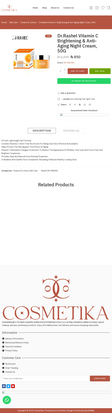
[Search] (109, 8)
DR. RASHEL (69, 62)
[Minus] (64, 72)
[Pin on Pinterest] (80, 105)
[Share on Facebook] (75, 105)
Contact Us (68, 7)
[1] (31, 55)
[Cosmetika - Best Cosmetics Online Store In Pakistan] (9, 7)
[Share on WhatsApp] (85, 104)
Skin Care (14, 22)
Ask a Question (67, 93)
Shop (44, 7)
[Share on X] (70, 105)
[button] (84, 81)
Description (42, 130)
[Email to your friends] (90, 104)
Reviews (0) (71, 130)
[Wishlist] (13, 37)
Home (35, 7)
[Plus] (64, 69)
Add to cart (78, 71)
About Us (55, 7)
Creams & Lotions (28, 22)
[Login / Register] (91, 8)
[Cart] (97, 8)
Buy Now (100, 71)
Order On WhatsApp (85, 81)
